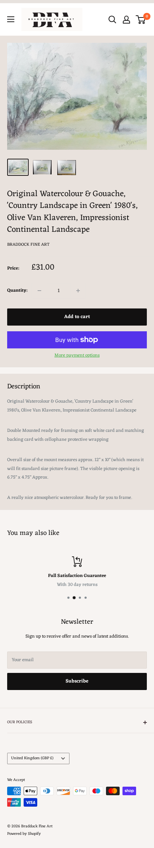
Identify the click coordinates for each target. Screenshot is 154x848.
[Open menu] (10, 19)
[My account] (126, 20)
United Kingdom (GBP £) (32, 758)
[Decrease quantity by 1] (39, 290)
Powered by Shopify (24, 833)
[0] (140, 19)
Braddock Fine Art (28, 245)
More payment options (77, 355)
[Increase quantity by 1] (78, 290)
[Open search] (112, 20)
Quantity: (17, 290)
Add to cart (77, 316)
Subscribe (77, 681)
